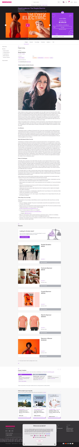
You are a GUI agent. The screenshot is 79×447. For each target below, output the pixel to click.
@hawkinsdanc (28, 213)
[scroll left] (5, 25)
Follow (62, 27)
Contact (56, 426)
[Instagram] (11, 431)
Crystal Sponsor (46, 291)
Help (44, 371)
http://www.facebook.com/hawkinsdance (33, 211)
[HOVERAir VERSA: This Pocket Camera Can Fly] (54, 400)
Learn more (21, 379)
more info (19, 53)
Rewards (3, 48)
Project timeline (5, 60)
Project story (4, 46)
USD (58, 2)
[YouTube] (9, 431)
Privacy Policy (8, 443)
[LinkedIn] (12, 431)
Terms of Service (15, 443)
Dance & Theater (21, 57)
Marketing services (69, 428)
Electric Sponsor (6, 55)
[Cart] (66, 2)
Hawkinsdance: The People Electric (31, 8)
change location (44, 5)
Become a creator (69, 429)
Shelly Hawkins (22, 9)
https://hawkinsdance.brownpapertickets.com (29, 208)
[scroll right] (50, 25)
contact (23, 53)
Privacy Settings (21, 443)
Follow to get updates (22, 381)
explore (44, 392)
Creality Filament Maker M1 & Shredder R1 (39, 412)
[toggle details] (31, 418)
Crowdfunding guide (50, 371)
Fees (67, 426)
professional (47, 57)
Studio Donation (6, 50)
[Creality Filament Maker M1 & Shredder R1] (39, 400)
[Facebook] (6, 431)
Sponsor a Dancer (6, 57)
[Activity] (68, 2)
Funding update (58, 36)
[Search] (33, 2)
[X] (7, 431)
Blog (56, 429)
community (34, 57)
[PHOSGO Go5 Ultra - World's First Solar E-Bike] (24, 400)
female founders (40, 57)
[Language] (63, 2)
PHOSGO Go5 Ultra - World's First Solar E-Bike (24, 412)
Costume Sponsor (6, 52)
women (51, 57)
